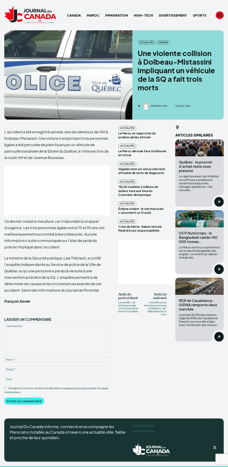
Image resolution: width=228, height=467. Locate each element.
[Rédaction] (146, 106)
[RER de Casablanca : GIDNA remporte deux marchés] (199, 286)
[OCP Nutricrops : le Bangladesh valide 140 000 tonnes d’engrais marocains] (199, 218)
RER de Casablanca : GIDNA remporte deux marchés (198, 304)
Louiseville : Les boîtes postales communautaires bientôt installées (128, 307)
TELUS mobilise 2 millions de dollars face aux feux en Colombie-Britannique (138, 191)
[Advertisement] (57, 190)
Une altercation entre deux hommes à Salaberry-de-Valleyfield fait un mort (155, 308)
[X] (214, 447)
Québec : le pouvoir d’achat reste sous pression (195, 166)
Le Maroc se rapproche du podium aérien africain (137, 135)
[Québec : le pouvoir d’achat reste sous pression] (199, 147)
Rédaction (161, 106)
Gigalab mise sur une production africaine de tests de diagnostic (141, 171)
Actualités (146, 42)
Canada (163, 42)
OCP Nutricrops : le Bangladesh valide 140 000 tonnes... (198, 237)
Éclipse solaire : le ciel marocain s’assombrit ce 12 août (141, 210)
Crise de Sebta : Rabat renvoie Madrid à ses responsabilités (140, 228)
